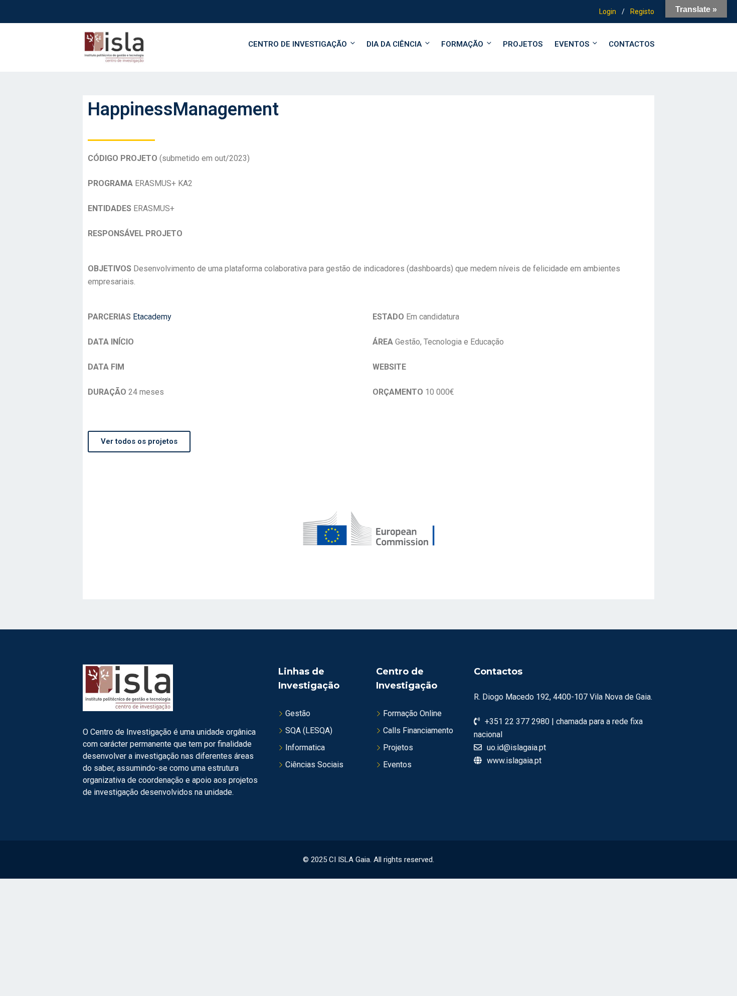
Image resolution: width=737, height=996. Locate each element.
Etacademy (152, 316)
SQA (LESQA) (308, 730)
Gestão (297, 713)
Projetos (522, 44)
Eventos (572, 44)
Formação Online (412, 713)
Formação (462, 44)
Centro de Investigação (297, 44)
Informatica (305, 747)
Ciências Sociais (314, 764)
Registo (642, 12)
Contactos (631, 44)
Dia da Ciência (394, 44)
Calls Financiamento (418, 730)
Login (607, 12)
